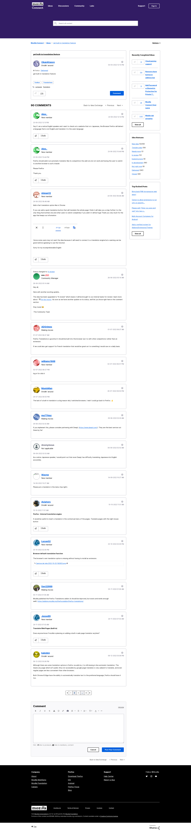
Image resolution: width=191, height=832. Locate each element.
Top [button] (34, 826)
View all (138, 125)
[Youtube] (156, 776)
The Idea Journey (46, 299)
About (33, 776)
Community (79, 6)
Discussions (63, 6)
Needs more (136, 151)
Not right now (137, 166)
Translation (46, 87)
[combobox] (95, 23)
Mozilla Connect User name (150, 105)
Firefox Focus (73, 787)
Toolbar (37, 82)
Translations (47, 82)
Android (71, 783)
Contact (111, 808)
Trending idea (137, 148)
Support (141, 6)
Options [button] (155, 43)
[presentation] (35, 711)
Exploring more (137, 159)
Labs (92, 6)
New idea (135, 144)
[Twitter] (147, 776)
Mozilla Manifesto (38, 780)
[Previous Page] (67, 693)
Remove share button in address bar (151, 75)
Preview (121, 707)
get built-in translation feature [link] (64, 43)
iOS (69, 780)
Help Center (109, 776)
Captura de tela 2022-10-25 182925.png (51, 563)
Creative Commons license (109, 816)
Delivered (44, 70)
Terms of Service (73, 808)
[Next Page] (90, 693)
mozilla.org (57, 808)
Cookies (99, 808)
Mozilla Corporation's (41, 814)
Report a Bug (109, 780)
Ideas (50, 6)
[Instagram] (151, 776)
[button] (35, 93)
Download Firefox (75, 776)
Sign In (154, 6)
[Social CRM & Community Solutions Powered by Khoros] (155, 827)
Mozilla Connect (37, 6)
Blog (70, 790)
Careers (34, 787)
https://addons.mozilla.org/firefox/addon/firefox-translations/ (60, 601)
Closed (134, 174)
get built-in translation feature (46, 54)
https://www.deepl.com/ (88, 427)
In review (51, 272)
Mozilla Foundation (39, 783)
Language (38, 87)
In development (137, 163)
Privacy (87, 808)
